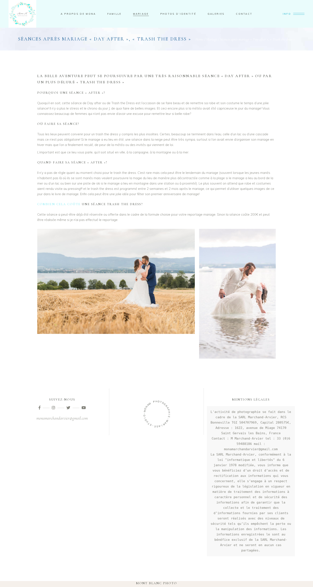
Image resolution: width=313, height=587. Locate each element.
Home (199, 39)
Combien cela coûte (58, 204)
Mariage (211, 39)
